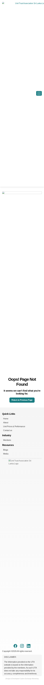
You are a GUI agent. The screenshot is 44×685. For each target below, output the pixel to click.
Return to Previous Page (21, 400)
